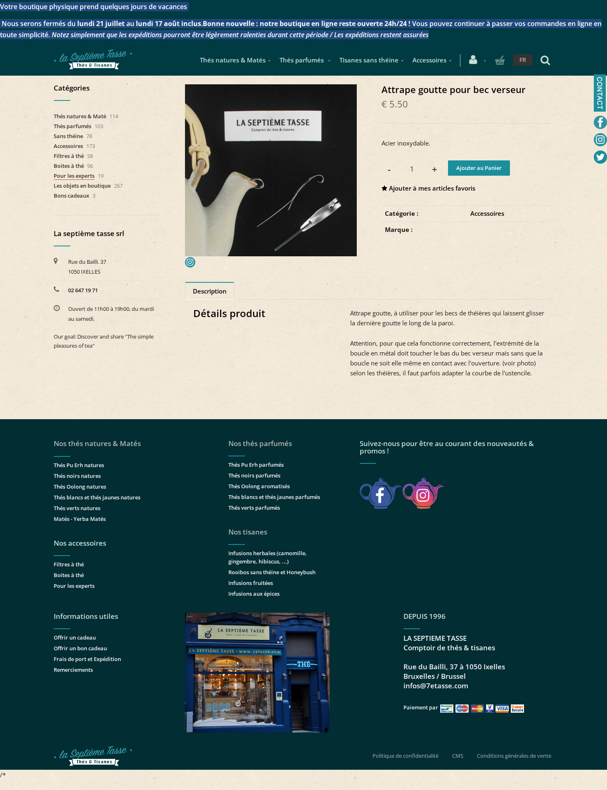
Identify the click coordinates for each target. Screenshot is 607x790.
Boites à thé (69, 165)
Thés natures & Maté (80, 116)
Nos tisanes (247, 532)
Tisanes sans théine (368, 60)
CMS (457, 755)
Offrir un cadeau (75, 637)
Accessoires (429, 60)
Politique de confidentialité (405, 755)
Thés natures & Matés (233, 60)
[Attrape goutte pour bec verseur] (271, 90)
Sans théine (68, 136)
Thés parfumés (302, 60)
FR (522, 60)
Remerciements (73, 669)
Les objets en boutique (82, 185)
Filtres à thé (69, 156)
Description (210, 291)
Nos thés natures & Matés (97, 443)
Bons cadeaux (71, 195)
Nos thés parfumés (260, 443)
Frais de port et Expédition (87, 659)
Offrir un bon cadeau (80, 648)
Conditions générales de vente (514, 755)
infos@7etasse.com (435, 685)
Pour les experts (74, 175)
